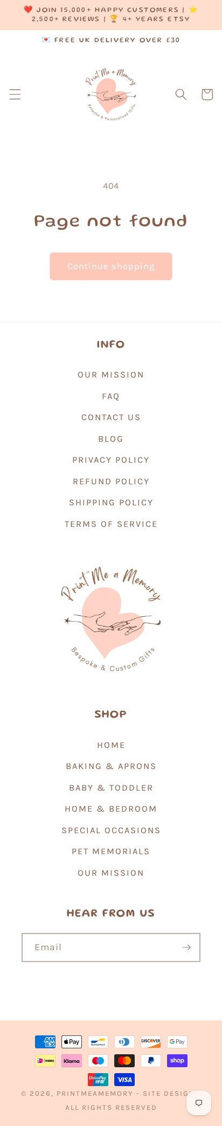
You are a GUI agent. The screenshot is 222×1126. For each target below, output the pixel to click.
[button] (14, 94)
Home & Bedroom (111, 809)
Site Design (169, 1093)
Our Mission (111, 374)
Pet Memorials (111, 851)
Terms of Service (111, 524)
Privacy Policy (111, 460)
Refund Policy (111, 481)
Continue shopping (111, 266)
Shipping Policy (111, 502)
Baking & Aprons (111, 766)
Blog (111, 439)
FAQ (111, 396)
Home (111, 745)
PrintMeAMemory (95, 1093)
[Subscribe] (186, 947)
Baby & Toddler (111, 787)
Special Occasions (111, 830)
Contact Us (111, 417)
